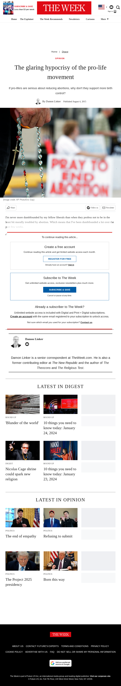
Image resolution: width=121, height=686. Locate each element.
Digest (65, 51)
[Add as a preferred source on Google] (60, 663)
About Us (17, 646)
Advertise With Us (36, 652)
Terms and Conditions (74, 646)
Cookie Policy (14, 652)
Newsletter (110, 208)
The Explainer (27, 19)
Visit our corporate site (100, 676)
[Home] (13, 19)
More (104, 19)
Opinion (60, 59)
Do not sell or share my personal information (86, 652)
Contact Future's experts (42, 646)
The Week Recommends (51, 19)
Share (13, 208)
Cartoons (90, 19)
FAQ (52, 652)
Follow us (94, 208)
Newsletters (74, 19)
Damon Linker (53, 101)
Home (54, 51)
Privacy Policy (100, 646)
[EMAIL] (28, 344)
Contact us (86, 322)
